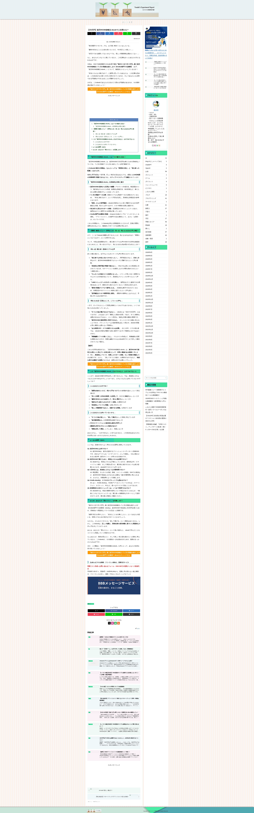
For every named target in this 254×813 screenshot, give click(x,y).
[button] (136, 33)
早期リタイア (91, 603)
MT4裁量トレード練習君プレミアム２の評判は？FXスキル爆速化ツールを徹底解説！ (156, 392)
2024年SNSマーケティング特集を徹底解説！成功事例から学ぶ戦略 (156, 401)
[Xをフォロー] (109, 623)
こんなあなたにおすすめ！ (103, 141)
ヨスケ (156, 110)
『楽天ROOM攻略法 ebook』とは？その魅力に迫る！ (109, 123)
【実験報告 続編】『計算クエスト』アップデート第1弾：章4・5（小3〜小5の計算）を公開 (155, 426)
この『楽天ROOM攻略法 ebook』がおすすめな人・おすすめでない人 (114, 139)
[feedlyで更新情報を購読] (115, 623)
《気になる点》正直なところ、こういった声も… (109, 136)
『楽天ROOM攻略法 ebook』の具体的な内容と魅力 (110, 126)
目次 (111, 120)
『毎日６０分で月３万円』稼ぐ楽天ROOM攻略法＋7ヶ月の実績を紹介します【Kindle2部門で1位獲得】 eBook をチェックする (114, 90)
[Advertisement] (113, 106)
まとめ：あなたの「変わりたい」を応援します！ (107, 149)
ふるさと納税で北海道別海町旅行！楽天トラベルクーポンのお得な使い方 (155, 409)
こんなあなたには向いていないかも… (106, 144)
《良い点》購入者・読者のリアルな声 (106, 134)
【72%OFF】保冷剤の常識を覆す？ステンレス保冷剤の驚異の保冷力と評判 (155, 418)
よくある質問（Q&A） (100, 147)
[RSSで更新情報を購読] (118, 623)
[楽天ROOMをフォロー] (112, 623)
